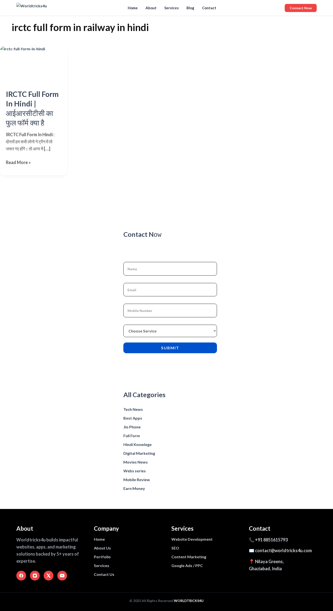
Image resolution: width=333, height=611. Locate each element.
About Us (102, 548)
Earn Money (134, 488)
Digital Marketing (139, 453)
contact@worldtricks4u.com (283, 550)
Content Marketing (188, 556)
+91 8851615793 (271, 539)
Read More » (18, 162)
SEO (175, 548)
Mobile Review (136, 479)
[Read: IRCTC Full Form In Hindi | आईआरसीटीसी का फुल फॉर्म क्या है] (33, 64)
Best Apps (132, 418)
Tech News (133, 409)
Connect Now (301, 8)
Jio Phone (132, 427)
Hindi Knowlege (137, 444)
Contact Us (104, 574)
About (151, 8)
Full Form (131, 435)
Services (171, 8)
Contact (209, 8)
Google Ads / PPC (187, 565)
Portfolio (102, 556)
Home (133, 8)
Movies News (135, 462)
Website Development (192, 539)
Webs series (134, 470)
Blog (190, 8)
